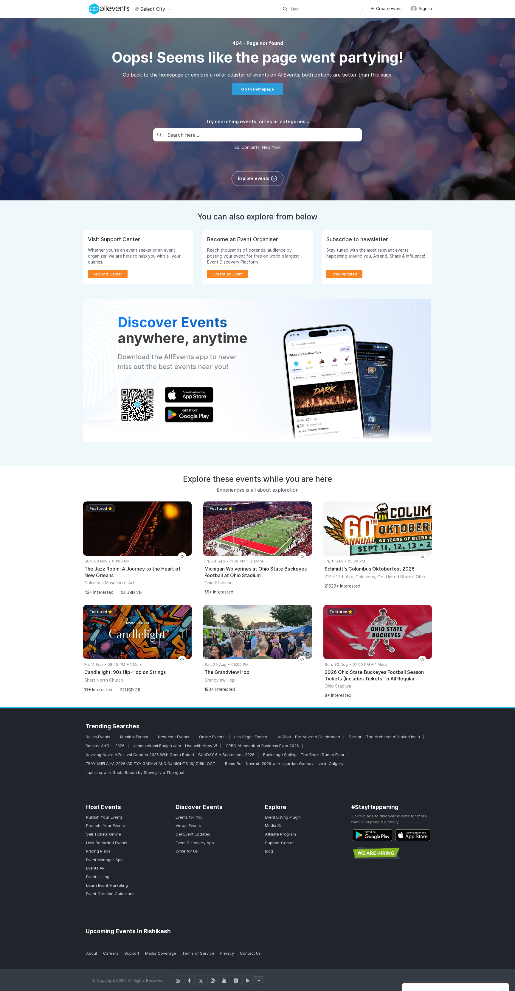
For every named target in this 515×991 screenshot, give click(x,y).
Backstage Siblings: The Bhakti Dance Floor (304, 754)
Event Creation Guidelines (110, 893)
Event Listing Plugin (283, 817)
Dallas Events (98, 736)
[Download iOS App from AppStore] (412, 835)
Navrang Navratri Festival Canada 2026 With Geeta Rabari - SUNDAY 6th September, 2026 (170, 754)
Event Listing (97, 876)
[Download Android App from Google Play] (372, 835)
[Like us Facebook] (189, 980)
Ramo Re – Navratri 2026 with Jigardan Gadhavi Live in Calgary (284, 763)
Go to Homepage (257, 89)
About (91, 953)
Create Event (389, 8)
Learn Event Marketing (107, 885)
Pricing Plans (98, 851)
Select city (152, 9)
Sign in (425, 8)
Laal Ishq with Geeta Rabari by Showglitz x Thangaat (135, 772)
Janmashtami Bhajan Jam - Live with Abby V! (175, 745)
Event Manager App (104, 859)
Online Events (212, 736)
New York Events (174, 736)
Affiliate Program (280, 834)
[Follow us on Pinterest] (236, 980)
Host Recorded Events (106, 842)
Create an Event (227, 274)
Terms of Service (198, 953)
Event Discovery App (195, 842)
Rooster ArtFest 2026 (105, 745)
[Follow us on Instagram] (212, 980)
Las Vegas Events (251, 736)
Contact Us (250, 953)
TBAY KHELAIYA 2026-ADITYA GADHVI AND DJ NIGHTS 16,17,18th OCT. (151, 763)
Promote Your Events (105, 825)
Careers (110, 953)
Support (131, 953)
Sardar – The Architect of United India (384, 736)
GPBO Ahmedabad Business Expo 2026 (262, 745)
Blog (269, 851)
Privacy (227, 953)
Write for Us (187, 851)
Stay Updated (344, 274)
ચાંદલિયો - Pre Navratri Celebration (308, 736)
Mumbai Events (134, 736)
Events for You (189, 817)
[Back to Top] (259, 980)
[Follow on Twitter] (201, 980)
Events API (96, 868)
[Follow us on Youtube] (224, 980)
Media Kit (273, 825)
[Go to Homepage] (178, 980)
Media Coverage (160, 953)
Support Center (279, 842)
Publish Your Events (104, 817)
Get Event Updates (193, 834)
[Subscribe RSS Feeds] (247, 980)
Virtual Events (188, 825)
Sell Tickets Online (103, 834)
